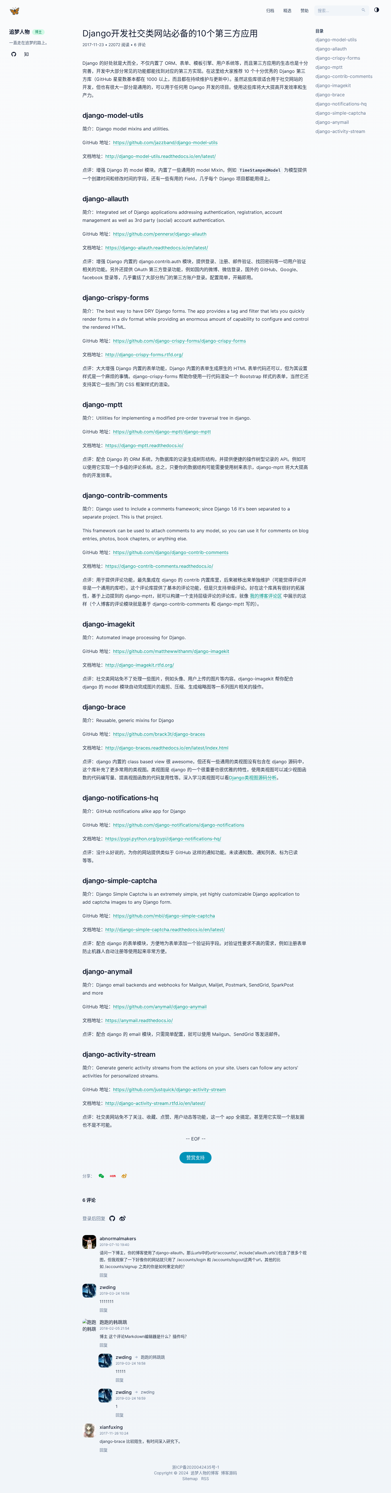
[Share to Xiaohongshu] (112, 1176)
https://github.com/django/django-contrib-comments (170, 552)
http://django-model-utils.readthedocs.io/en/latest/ (160, 156)
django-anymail (332, 122)
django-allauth (331, 49)
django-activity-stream (340, 131)
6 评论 (140, 44)
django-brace (330, 94)
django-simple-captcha (340, 113)
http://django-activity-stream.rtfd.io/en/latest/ (155, 1103)
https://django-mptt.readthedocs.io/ (144, 445)
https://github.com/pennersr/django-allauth (159, 234)
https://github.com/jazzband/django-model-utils (165, 142)
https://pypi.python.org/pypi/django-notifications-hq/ (163, 839)
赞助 (305, 10)
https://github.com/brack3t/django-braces (159, 734)
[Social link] (13, 55)
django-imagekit (333, 85)
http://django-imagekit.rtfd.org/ (139, 665)
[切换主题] (377, 11)
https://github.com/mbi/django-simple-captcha (164, 916)
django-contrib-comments (343, 76)
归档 (270, 10)
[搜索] (363, 10)
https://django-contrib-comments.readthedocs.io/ (159, 566)
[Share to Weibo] (124, 1176)
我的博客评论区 (266, 596)
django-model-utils (336, 39)
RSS (205, 1478)
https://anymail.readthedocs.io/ (139, 1020)
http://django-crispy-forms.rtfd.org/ (144, 354)
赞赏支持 (195, 1158)
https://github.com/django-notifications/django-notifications (178, 825)
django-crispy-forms (337, 58)
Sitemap (190, 1478)
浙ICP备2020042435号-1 (195, 1467)
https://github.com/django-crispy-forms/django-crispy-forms (179, 341)
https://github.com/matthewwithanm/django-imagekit (171, 651)
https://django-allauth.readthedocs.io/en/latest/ (156, 248)
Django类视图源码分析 (253, 777)
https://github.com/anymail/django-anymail (160, 1006)
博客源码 (229, 1472)
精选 (287, 10)
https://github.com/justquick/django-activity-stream (169, 1089)
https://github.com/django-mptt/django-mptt (162, 432)
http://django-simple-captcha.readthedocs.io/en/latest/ (165, 929)
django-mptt (329, 67)
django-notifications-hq (341, 104)
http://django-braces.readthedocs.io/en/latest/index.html (166, 748)
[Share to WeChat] (101, 1176)
